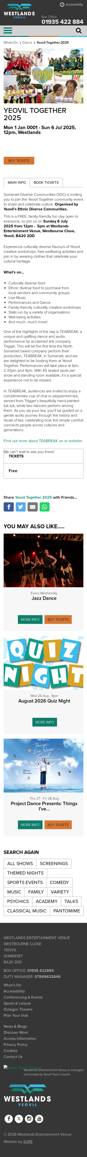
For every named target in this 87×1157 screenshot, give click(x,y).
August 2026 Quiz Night (44, 701)
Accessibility (72, 4)
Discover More (16, 1032)
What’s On (12, 985)
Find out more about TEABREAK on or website (43, 440)
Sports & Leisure (17, 1003)
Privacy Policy (16, 1044)
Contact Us (13, 1056)
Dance (27, 43)
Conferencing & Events (23, 997)
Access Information (20, 1038)
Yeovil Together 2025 (33, 497)
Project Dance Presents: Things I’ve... (44, 806)
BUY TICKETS (18, 160)
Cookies (10, 1050)
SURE (28, 1141)
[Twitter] (19, 1119)
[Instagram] (29, 1119)
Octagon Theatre (18, 1009)
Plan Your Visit (16, 1015)
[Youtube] (39, 1119)
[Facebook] (9, 1119)
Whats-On (11, 43)
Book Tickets (46, 182)
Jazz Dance (44, 598)
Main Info (17, 182)
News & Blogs (15, 1026)
